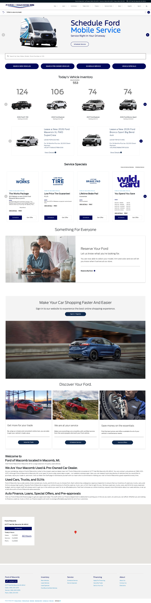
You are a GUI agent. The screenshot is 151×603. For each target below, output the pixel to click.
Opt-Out (51, 600)
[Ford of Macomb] (20, 6)
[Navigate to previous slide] (1, 34)
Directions (123, 585)
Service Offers (122, 442)
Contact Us (12, 581)
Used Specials (45, 585)
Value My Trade (28, 442)
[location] (127, 1)
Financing (97, 577)
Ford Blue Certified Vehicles (49, 588)
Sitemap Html (38, 600)
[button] (75, 532)
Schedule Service (139, 167)
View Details (50, 152)
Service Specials (72, 583)
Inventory (45, 577)
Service (70, 577)
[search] (146, 6)
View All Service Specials (127, 167)
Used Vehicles (45, 583)
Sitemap (32, 600)
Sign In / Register (75, 314)
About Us (122, 580)
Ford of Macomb (9, 600)
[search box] (75, 55)
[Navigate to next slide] (149, 34)
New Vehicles (45, 580)
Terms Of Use (25, 600)
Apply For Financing (99, 580)
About (122, 577)
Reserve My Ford (87, 271)
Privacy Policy (17, 600)
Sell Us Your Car (98, 585)
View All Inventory (75, 80)
